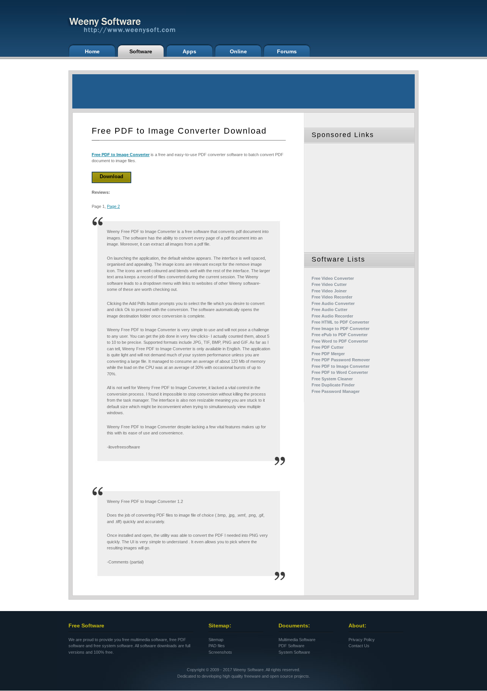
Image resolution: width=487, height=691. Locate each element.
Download (111, 176)
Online (238, 51)
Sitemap (215, 639)
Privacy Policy (362, 639)
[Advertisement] (243, 91)
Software (140, 51)
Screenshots (220, 652)
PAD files (216, 645)
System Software (294, 652)
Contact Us (359, 645)
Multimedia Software (297, 639)
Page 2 (113, 206)
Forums (287, 51)
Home (92, 51)
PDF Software (291, 645)
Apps (189, 51)
